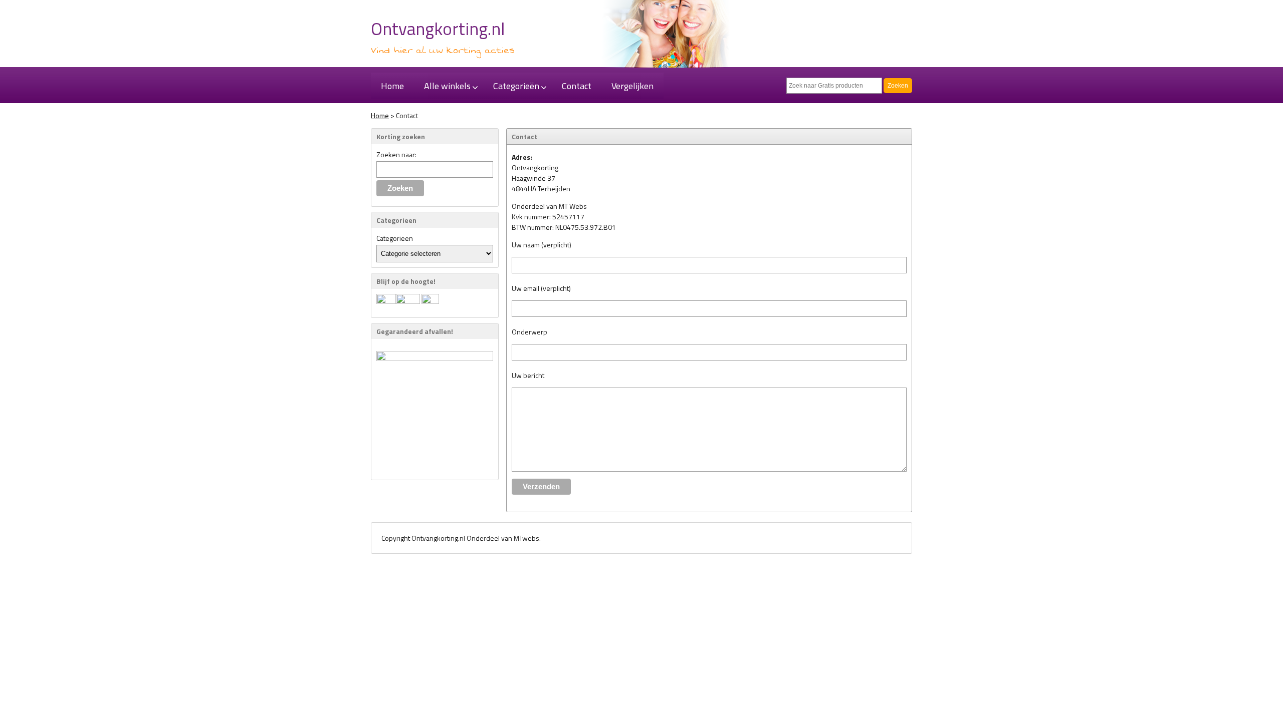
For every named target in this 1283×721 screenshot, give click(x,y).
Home (380, 115)
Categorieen (394, 238)
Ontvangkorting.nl (438, 28)
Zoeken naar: (396, 154)
